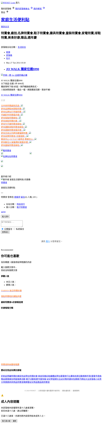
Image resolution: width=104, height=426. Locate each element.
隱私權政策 (66, 391)
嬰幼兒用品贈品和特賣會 (38, 382)
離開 (14, 421)
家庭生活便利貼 (15, 19)
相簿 (8, 52)
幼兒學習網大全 (54, 379)
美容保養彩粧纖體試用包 (49, 376)
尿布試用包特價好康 (28, 376)
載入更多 (5, 217)
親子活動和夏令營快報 (36, 379)
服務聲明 (76, 391)
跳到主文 (5, 27)
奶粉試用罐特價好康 (10, 376)
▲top (3, 212)
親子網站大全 (83, 379)
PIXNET (33, 391)
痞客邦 (17, 197)
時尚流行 (21, 204)
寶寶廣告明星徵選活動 (15, 379)
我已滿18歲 (6, 421)
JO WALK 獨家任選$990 (22, 69)
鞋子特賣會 (22, 207)
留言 (23, 197)
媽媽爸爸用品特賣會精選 (16, 382)
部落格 (9, 55)
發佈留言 (5, 232)
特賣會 (4, 183)
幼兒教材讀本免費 (69, 379)
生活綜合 (22, 47)
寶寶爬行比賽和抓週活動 (71, 376)
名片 (8, 58)
